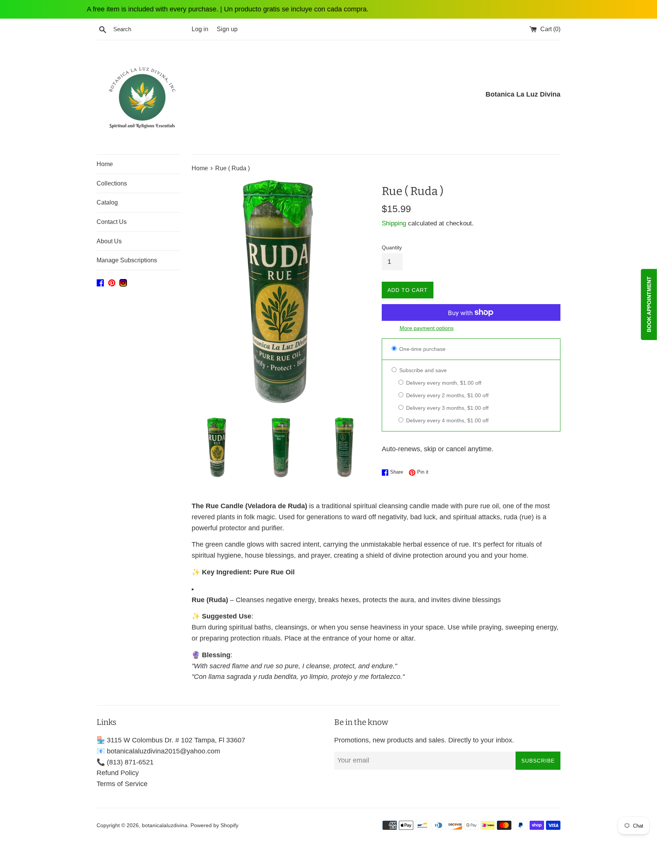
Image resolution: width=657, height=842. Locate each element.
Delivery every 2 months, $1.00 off (447, 395)
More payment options (427, 328)
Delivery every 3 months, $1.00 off (447, 408)
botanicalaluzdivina (164, 825)
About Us (109, 241)
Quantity (392, 247)
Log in (200, 28)
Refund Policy (118, 773)
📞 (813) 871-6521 (125, 762)
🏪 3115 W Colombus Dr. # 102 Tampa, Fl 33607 (171, 740)
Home (105, 164)
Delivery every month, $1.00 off (443, 383)
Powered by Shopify (214, 825)
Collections (112, 183)
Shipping (394, 223)
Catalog (107, 202)
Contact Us (112, 222)
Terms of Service (122, 784)
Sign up (227, 28)
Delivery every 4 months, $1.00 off (447, 420)
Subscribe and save (422, 370)
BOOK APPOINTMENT (649, 304)
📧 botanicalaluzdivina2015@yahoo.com (158, 751)
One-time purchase (422, 349)
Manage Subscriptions (127, 260)
